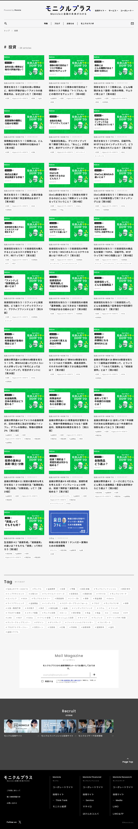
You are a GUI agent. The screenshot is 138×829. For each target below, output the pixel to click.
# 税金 (97, 613)
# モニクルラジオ (111, 603)
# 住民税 (51, 627)
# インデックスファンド (69, 263)
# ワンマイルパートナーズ (53, 593)
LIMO (116, 806)
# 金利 (40, 98)
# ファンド (98, 263)
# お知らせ (33, 593)
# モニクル (53, 550)
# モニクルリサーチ (118, 593)
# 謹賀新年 (99, 627)
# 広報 (62, 627)
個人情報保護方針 (14, 797)
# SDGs (30, 617)
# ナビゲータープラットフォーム (74, 603)
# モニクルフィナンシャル (105, 589)
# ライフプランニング (56, 504)
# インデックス (99, 156)
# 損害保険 (85, 627)
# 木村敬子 (29, 608)
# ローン (63, 613)
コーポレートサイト (63, 787)
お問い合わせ (12, 803)
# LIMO (9, 617)
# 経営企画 (53, 608)
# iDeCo (78, 206)
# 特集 (72, 589)
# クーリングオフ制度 (116, 617)
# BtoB (116, 613)
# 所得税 (73, 627)
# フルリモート (104, 622)
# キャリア (82, 617)
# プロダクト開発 (13, 613)
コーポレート (126, 10)
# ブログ (95, 603)
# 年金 (61, 210)
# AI (106, 613)
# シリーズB (73, 598)
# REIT (14, 263)
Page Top (128, 761)
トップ (7, 30)
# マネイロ (101, 593)
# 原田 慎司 (125, 589)
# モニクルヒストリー (41, 598)
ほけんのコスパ (91, 813)
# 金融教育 (53, 98)
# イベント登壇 (44, 617)
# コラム (100, 608)
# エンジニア (11, 598)
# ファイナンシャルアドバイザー (60, 496)
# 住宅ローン (37, 627)
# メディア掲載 (31, 613)
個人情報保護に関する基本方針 (71, 680)
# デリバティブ (80, 152)
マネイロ (87, 806)
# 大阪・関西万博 (13, 608)
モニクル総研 (59, 806)
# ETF (7, 263)
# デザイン (39, 622)
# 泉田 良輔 (98, 493)
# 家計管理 (75, 613)
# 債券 (33, 98)
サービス (112, 10)
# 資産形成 (27, 439)
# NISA (123, 206)
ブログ (57, 23)
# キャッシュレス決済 (64, 617)
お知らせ (70, 23)
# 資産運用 (37, 439)
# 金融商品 (8, 443)
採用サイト (99, 10)
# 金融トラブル (12, 632)
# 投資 (7, 98)
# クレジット (97, 617)
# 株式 (123, 152)
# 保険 (33, 152)
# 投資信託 (105, 102)
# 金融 (17, 435)
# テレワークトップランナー (18, 622)
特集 (46, 23)
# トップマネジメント (15, 593)
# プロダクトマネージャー (17, 627)
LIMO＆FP (118, 813)
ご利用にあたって (13, 790)
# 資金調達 (97, 598)
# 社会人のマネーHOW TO (20, 98)
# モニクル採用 (48, 613)
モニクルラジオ (87, 23)
